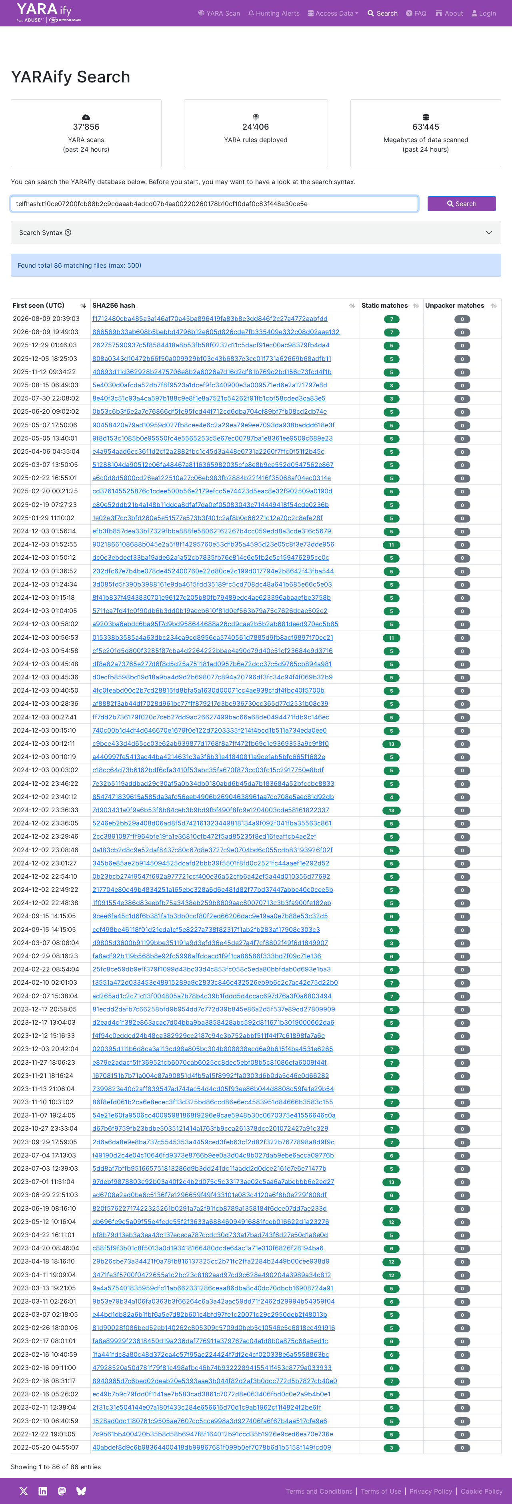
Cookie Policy (482, 1491)
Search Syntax (42, 232)
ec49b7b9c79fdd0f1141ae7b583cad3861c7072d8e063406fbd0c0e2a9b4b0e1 (211, 1394)
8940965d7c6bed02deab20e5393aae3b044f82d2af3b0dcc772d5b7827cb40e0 (214, 1381)
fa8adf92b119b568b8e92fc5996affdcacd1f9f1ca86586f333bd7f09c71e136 (206, 956)
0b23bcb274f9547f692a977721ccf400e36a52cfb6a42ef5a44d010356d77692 (211, 876)
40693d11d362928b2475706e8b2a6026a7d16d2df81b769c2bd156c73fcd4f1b (212, 372)
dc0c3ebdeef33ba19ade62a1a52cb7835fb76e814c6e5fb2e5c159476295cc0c (210, 557)
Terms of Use (381, 1491)
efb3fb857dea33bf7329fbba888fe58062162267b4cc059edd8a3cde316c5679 (211, 531)
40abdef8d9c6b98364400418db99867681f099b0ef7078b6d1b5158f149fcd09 (211, 1447)
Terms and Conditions (319, 1491)
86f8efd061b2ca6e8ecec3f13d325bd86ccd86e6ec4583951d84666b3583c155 (212, 1102)
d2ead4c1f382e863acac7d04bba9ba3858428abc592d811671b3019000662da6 (213, 1022)
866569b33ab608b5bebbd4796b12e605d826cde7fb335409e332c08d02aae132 (216, 332)
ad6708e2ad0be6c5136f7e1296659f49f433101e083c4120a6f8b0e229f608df (209, 1195)
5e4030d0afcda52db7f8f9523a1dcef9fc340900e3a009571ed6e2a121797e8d (209, 385)
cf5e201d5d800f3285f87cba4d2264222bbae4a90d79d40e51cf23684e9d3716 (212, 651)
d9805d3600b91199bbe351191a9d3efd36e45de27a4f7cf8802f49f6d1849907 (210, 943)
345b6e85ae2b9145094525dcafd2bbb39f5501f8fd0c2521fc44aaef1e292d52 (211, 863)
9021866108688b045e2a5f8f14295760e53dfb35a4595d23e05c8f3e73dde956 (213, 544)
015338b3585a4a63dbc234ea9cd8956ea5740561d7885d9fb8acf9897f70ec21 (212, 637)
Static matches (385, 305)
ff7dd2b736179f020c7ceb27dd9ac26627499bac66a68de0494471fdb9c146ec (210, 717)
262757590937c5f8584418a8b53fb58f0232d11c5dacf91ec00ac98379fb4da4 (211, 345)
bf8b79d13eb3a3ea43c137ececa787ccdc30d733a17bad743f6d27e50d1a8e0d (210, 1235)
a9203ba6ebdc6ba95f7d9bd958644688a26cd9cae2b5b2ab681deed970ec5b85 (215, 624)
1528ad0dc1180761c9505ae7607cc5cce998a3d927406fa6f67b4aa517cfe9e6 (209, 1421)
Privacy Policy (431, 1491)
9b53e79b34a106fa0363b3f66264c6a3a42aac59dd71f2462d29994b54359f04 (213, 1301)
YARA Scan (222, 13)
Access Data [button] (334, 13)
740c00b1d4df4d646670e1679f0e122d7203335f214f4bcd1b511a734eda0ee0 (209, 730)
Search (386, 13)
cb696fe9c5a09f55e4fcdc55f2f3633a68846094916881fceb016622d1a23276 (210, 1222)
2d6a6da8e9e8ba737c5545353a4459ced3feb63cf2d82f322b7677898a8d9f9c (213, 1142)
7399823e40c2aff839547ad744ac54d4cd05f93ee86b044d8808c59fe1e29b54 (213, 1089)
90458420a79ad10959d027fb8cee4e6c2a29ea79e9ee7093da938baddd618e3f (213, 425)
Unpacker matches (454, 305)
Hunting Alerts (277, 13)
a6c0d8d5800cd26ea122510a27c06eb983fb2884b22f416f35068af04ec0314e (211, 478)
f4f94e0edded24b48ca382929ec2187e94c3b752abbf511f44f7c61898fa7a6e (208, 1035)
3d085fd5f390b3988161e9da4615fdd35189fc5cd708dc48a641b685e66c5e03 (212, 584)
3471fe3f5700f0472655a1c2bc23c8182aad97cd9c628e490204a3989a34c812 (211, 1275)
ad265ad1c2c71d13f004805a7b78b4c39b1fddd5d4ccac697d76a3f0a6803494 (212, 996)
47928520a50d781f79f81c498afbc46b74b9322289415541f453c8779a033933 (212, 1368)
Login (486, 13)
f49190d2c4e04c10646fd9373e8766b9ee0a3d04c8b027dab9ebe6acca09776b (213, 1155)
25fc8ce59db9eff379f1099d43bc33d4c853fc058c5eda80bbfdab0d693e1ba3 (211, 969)
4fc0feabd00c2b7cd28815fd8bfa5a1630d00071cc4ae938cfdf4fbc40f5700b (208, 690)
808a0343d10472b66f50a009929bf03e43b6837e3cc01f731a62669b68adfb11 (211, 358)
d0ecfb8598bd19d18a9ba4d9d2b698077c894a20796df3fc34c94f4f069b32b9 (212, 677)
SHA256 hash (113, 305)
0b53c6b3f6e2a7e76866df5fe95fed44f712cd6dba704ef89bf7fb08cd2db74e (209, 411)
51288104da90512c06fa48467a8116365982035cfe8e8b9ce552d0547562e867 (213, 465)
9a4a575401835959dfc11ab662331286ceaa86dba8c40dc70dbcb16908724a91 (212, 1288)
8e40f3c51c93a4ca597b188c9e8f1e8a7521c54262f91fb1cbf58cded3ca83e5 (209, 398)
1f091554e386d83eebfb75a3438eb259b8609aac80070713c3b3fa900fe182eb (211, 903)
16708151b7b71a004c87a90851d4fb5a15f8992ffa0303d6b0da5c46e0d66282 (210, 1075)
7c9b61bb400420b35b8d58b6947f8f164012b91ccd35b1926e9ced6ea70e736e (212, 1434)
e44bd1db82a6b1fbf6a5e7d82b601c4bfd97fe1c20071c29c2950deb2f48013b (209, 1314)
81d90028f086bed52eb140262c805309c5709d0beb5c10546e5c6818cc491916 (213, 1328)
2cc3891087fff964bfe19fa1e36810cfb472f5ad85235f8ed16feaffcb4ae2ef (204, 836)
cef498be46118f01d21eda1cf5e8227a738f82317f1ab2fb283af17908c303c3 (206, 929)
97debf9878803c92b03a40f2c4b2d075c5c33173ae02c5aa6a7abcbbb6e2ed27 (213, 1182)
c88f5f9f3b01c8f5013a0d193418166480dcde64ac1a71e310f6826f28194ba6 (208, 1248)
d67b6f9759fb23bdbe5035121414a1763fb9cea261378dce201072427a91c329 (210, 1128)
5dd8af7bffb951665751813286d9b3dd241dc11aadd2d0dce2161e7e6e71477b (209, 1168)
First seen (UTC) (39, 305)
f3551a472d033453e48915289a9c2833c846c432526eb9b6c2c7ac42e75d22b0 (215, 982)
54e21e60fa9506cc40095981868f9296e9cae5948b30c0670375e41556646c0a (214, 1115)
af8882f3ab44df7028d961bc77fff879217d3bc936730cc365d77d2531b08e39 (210, 703)
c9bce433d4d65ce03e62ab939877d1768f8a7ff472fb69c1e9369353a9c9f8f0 (210, 743)
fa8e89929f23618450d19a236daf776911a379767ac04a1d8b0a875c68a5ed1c (210, 1341)
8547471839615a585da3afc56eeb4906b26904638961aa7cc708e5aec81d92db (213, 797)
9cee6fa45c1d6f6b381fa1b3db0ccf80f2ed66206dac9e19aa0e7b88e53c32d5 (210, 916)
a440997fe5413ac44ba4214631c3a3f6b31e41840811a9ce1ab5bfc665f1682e (208, 757)
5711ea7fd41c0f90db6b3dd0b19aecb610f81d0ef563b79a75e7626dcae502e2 (210, 611)
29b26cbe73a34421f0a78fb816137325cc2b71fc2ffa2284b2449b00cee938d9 (211, 1261)
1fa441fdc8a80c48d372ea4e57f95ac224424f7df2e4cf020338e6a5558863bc (210, 1354)
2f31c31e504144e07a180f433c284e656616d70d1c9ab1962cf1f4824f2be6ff (206, 1407)
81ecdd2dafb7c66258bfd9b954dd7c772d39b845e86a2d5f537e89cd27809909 (213, 1009)
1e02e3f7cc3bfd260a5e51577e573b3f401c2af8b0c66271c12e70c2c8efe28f (207, 518)
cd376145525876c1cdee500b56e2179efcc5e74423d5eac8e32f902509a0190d (212, 491)
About (453, 13)
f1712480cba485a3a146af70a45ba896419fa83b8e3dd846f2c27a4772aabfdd (210, 318)
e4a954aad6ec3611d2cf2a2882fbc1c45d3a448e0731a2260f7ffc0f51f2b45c (208, 451)
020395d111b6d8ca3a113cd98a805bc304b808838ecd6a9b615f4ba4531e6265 (212, 1049)
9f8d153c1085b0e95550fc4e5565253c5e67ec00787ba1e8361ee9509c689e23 (212, 438)
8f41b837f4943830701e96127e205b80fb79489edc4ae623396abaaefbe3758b (211, 597)
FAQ (419, 13)
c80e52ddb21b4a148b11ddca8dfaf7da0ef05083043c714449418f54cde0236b (210, 505)
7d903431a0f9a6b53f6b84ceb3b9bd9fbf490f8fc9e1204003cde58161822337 (210, 810)
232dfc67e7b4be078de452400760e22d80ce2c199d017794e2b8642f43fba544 (213, 571)
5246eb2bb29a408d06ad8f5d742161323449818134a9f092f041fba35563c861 (212, 823)
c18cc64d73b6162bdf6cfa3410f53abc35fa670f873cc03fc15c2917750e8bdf (208, 770)
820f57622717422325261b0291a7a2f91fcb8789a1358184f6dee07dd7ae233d (209, 1208)
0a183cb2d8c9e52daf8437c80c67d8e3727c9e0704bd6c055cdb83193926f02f (212, 850)
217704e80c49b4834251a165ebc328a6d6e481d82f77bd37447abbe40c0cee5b (212, 889)
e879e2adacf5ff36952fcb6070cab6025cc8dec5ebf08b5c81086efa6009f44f (209, 1062)
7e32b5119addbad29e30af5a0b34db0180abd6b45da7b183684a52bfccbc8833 (213, 783)
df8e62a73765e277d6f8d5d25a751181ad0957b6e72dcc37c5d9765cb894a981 (212, 664)
